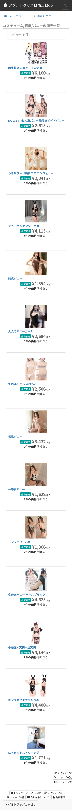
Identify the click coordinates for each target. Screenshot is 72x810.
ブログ (37, 792)
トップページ (20, 792)
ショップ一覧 (16, 797)
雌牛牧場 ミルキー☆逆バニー (26, 68)
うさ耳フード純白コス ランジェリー (31, 173)
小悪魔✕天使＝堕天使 (22, 647)
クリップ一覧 (54, 792)
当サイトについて (40, 797)
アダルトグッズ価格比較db (31, 5)
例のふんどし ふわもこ (22, 384)
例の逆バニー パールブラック (26, 595)
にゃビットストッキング (23, 753)
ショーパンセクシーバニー (25, 226)
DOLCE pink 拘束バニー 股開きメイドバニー (36, 120)
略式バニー (15, 278)
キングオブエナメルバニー (25, 700)
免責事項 (60, 797)
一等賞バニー (16, 489)
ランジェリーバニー (20, 542)
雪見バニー (15, 436)
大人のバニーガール (20, 331)
